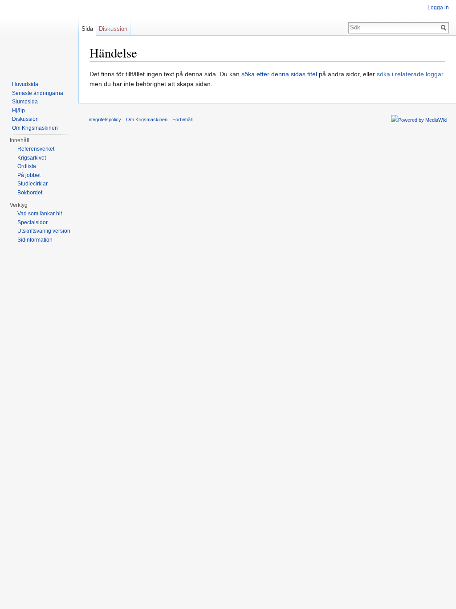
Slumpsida (25, 102)
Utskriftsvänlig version (43, 231)
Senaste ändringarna (37, 93)
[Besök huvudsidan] (39, 35)
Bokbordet (29, 192)
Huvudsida (25, 84)
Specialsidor (32, 222)
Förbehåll (182, 119)
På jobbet (29, 175)
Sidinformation (35, 240)
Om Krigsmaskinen (35, 128)
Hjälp (18, 110)
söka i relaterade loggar (410, 74)
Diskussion (113, 28)
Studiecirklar (32, 184)
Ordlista (26, 166)
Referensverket (35, 149)
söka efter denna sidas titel (279, 74)
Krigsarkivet (31, 158)
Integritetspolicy (104, 119)
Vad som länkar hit (39, 213)
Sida (87, 28)
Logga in (438, 7)
